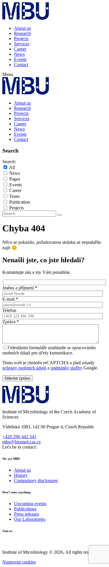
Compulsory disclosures (36, 480)
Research (22, 33)
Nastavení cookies (19, 561)
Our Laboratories (29, 519)
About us (22, 28)
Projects (21, 38)
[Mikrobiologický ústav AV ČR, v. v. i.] (25, 18)
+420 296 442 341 (19, 436)
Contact (21, 64)
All (12, 167)
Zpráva (10, 321)
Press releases (26, 514)
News (19, 54)
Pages (14, 178)
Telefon (9, 310)
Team (14, 196)
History (21, 475)
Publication (19, 202)
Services (21, 43)
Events (20, 59)
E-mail (10, 299)
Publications (25, 508)
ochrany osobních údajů (24, 367)
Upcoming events (30, 503)
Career (20, 49)
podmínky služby (66, 367)
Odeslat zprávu (17, 378)
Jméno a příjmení (19, 287)
